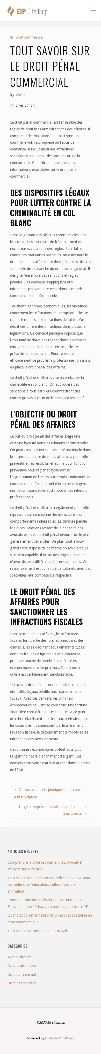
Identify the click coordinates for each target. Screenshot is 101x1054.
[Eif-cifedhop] (27, 10)
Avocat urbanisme (22, 966)
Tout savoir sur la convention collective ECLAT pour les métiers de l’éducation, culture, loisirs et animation (49, 885)
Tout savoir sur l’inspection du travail (37, 931)
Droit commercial (29, 37)
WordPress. (66, 1038)
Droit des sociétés (22, 983)
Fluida (49, 1038)
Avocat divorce (20, 957)
